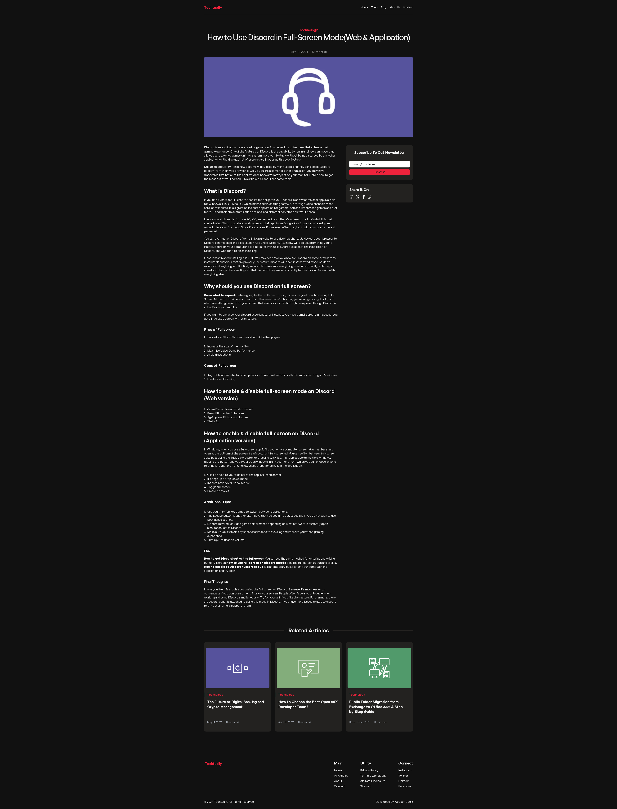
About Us (394, 7)
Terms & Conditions (373, 775)
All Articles (341, 775)
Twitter (403, 775)
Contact (408, 7)
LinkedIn (403, 781)
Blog (383, 7)
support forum (241, 605)
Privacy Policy (369, 770)
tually (213, 7)
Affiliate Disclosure (372, 781)
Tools (374, 7)
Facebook (404, 786)
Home (364, 7)
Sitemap (365, 786)
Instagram (404, 770)
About (338, 781)
